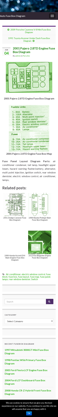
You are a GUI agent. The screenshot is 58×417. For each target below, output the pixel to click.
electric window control (33, 274)
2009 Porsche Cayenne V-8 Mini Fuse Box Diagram (31, 31)
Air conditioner (13, 274)
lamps (5, 279)
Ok (29, 413)
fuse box (13, 276)
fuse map (34, 276)
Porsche (26, 56)
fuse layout (23, 276)
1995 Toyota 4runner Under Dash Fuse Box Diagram (29, 39)
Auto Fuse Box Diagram (12, 15)
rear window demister (19, 279)
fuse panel (45, 276)
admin (18, 56)
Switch (34, 279)
